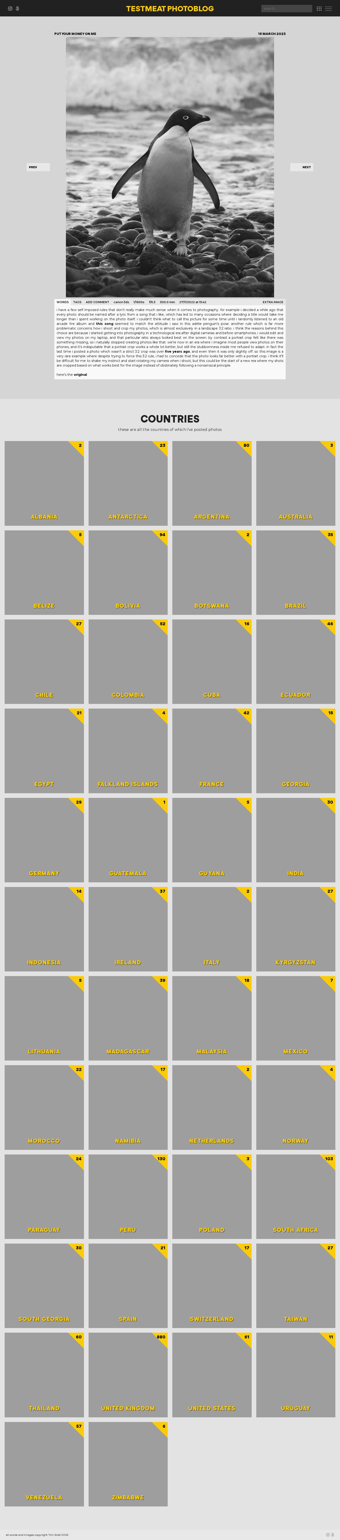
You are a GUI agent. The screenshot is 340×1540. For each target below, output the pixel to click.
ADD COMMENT (97, 302)
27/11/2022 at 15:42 (192, 302)
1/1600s (138, 302)
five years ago (177, 351)
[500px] (18, 9)
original (80, 375)
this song (104, 324)
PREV (33, 167)
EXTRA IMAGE (273, 302)
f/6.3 (152, 302)
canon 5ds (121, 302)
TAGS (77, 302)
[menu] (329, 9)
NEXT (307, 167)
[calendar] (319, 9)
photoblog (170, 9)
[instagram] (11, 9)
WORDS (63, 302)
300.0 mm (167, 302)
